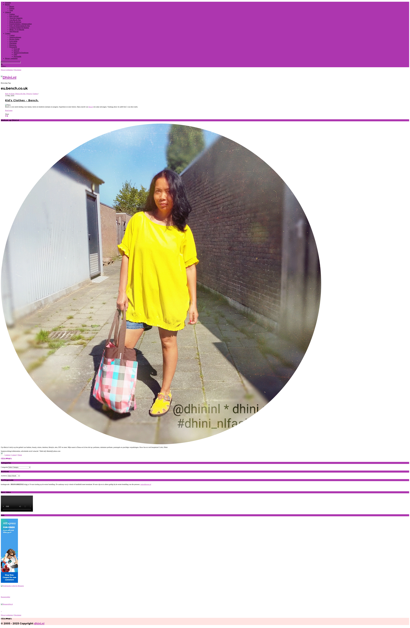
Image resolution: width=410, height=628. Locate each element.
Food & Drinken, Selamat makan (20, 24)
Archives (4, 476)
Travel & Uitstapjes (15, 18)
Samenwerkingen (15, 37)
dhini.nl (39, 623)
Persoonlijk (13, 47)
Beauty (7, 4)
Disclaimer (13, 43)
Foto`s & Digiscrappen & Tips (19, 26)
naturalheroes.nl (145, 484)
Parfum (11, 8)
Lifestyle (8, 12)
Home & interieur (15, 22)
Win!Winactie (14, 31)
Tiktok (20, 455)
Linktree (7, 455)
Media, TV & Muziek (16, 29)
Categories (4, 467)
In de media (13, 41)
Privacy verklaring (11, 58)
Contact (7, 33)
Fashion (12, 14)
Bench (91, 107)
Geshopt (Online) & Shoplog (19, 28)
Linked (14, 455)
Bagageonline (5, 597)
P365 (15, 54)
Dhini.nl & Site (20, 94)
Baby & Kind (14, 16)
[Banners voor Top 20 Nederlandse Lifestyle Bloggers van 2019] (12, 586)
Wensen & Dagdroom (21, 53)
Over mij (17, 49)
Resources (12, 45)
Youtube (8, 3)
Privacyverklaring (7, 70)
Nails (11, 10)
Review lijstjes (14, 39)
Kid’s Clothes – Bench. (22, 100)
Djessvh (16, 51)
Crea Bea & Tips (15, 20)
